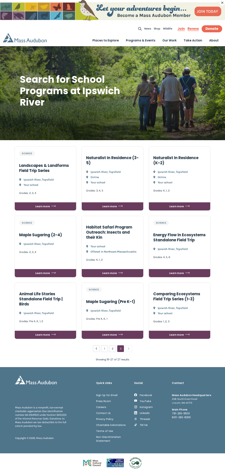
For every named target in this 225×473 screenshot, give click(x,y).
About (214, 40)
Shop (157, 28)
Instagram (146, 407)
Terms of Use (104, 431)
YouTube (145, 401)
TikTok (144, 425)
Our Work (169, 40)
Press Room (103, 401)
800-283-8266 (181, 417)
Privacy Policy (104, 419)
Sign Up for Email (106, 395)
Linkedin (145, 413)
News (147, 28)
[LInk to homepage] (25, 37)
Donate (211, 28)
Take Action (193, 40)
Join (181, 29)
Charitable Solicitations (111, 425)
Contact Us (103, 413)
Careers (101, 407)
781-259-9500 (181, 413)
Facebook (146, 395)
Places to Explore (105, 40)
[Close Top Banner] (222, 3)
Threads (145, 419)
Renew (193, 29)
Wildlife (167, 28)
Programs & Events (140, 40)
